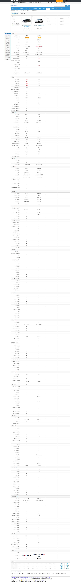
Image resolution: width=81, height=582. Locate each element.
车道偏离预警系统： (16, 278)
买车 (31, 2)
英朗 (32, 573)
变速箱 (7, 38)
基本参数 (8, 33)
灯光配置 (8, 54)
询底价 (27, 37)
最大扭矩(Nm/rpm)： (16, 145)
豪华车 (41, 566)
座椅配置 (8, 50)
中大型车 (37, 566)
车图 (23, 2)
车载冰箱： (18, 548)
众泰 (24, 568)
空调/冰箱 (8, 57)
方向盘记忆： (17, 330)
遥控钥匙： (18, 243)
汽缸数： (18, 124)
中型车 (33, 566)
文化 (68, 2)
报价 (33, 2)
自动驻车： (18, 274)
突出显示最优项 (16, 24)
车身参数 (8, 35)
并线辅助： (18, 276)
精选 (64, 2)
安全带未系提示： (16, 235)
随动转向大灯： (17, 483)
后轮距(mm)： (17, 95)
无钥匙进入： (17, 351)
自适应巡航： (17, 349)
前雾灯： (18, 473)
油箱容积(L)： (17, 104)
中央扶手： (18, 419)
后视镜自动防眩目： (16, 515)
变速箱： (18, 50)
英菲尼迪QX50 (63, 573)
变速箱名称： (17, 164)
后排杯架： (18, 421)
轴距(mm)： (17, 85)
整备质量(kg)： (17, 87)
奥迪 (46, 568)
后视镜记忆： (17, 517)
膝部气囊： (18, 216)
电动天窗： (18, 295)
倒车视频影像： (17, 338)
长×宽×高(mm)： (16, 52)
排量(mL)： (18, 118)
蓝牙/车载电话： (16, 432)
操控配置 (8, 45)
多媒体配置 (7, 52)
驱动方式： (18, 168)
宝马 (54, 568)
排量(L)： (18, 116)
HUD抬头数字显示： (16, 361)
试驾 (21, 2)
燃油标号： (18, 149)
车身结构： (18, 54)
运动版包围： (17, 299)
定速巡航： (18, 347)
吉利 (41, 568)
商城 (51, 2)
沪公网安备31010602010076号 (28, 580)
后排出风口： (17, 540)
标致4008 (28, 573)
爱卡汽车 (17, 10)
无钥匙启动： (17, 353)
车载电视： (18, 452)
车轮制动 (8, 42)
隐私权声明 (43, 580)
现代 (50, 568)
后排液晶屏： (17, 444)
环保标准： (18, 154)
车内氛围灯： (17, 492)
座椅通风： (18, 403)
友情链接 (25, 577)
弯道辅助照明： (17, 481)
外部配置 (8, 47)
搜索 (67, 5)
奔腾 (20, 573)
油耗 (40, 8)
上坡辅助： (18, 270)
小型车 (24, 566)
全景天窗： (18, 297)
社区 (56, 2)
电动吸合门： (17, 305)
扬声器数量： (17, 465)
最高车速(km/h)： (16, 58)
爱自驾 (59, 2)
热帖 (62, 2)
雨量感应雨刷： (17, 529)
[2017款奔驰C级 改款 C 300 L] (39, 17)
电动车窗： (18, 498)
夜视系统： (18, 247)
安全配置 (8, 43)
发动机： (18, 45)
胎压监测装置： (17, 230)
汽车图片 (33, 577)
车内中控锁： (17, 241)
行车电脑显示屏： (16, 355)
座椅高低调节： (17, 378)
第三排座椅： (17, 417)
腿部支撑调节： (17, 394)
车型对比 (28, 10)
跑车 (54, 566)
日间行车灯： (17, 475)
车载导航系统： (17, 430)
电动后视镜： (17, 508)
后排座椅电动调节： (16, 384)
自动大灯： (18, 479)
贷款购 (39, 2)
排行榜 (57, 8)
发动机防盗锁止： (16, 239)
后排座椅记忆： (17, 398)
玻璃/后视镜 (7, 55)
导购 (19, 2)
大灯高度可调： (17, 477)
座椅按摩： (18, 405)
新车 (16, 2)
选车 (14, 2)
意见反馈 (44, 577)
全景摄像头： (17, 340)
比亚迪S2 (23, 573)
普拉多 (39, 573)
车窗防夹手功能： (16, 502)
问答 (61, 8)
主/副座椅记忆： (16, 396)
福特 (37, 568)
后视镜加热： (17, 511)
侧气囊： (18, 214)
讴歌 (12, 573)
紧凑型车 (28, 566)
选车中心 (14, 5)
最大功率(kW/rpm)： (16, 143)
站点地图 (40, 577)
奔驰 (33, 568)
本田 (28, 568)
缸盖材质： (18, 137)
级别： (18, 42)
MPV (50, 566)
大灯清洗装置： (17, 490)
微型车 (20, 566)
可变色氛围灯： (17, 494)
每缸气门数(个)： (16, 127)
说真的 (52, 8)
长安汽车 (16, 573)
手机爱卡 (48, 577)
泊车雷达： (18, 336)
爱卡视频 (35, 8)
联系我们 (21, 577)
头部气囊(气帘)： (16, 212)
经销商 (36, 2)
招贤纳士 (17, 577)
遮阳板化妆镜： (17, 527)
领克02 (53, 573)
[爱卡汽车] (14, 1)
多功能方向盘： (17, 326)
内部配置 (8, 48)
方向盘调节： (17, 324)
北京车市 (21, 0)
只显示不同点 (16, 23)
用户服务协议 (38, 580)
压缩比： (18, 129)
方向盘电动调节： (16, 328)
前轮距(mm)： (17, 93)
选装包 (7, 59)
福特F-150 (48, 573)
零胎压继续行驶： (16, 232)
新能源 (21, 8)
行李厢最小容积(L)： (16, 108)
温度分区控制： (17, 542)
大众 (19, 568)
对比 (48, 8)
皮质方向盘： (17, 322)
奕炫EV (35, 573)
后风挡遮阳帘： (17, 525)
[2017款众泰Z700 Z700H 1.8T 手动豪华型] (26, 17)
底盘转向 (8, 40)
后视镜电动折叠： (16, 513)
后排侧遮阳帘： (17, 523)
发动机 (7, 36)
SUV (25, 2)
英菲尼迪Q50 (58, 573)
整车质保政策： (17, 72)
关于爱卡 (13, 577)
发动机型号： (17, 114)
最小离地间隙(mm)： (16, 91)
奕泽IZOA (43, 573)
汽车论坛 (36, 577)
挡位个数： (18, 160)
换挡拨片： (18, 334)
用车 (48, 2)
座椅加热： (18, 400)
